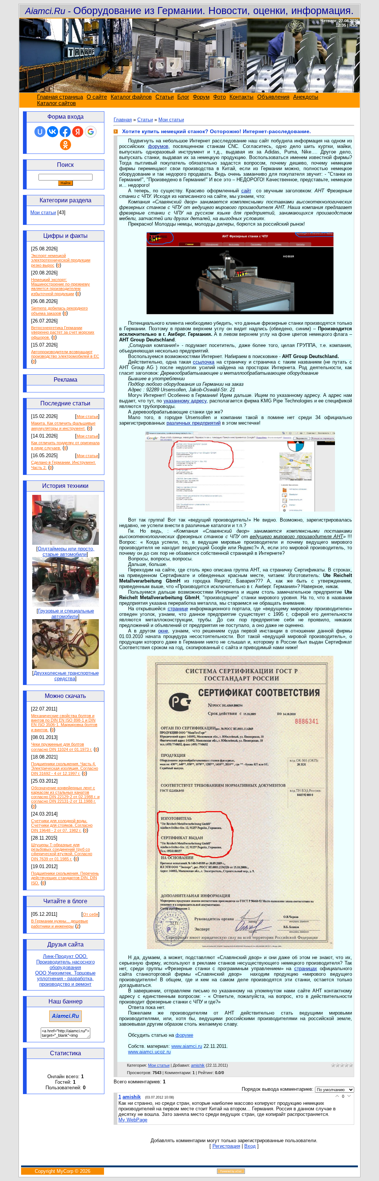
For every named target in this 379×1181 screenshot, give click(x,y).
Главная (123, 119)
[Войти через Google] (91, 132)
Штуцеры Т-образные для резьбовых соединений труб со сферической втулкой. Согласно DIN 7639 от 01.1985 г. (61, 852)
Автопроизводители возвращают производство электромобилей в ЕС (65, 354)
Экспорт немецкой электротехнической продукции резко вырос (60, 260)
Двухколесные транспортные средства (66, 675)
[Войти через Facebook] (65, 131)
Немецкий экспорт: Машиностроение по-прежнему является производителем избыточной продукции (60, 286)
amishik (198, 1065)
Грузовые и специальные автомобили (66, 613)
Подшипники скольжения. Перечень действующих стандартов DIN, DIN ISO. (65, 878)
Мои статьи (43, 212)
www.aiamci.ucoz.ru (149, 1052)
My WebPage (132, 1120)
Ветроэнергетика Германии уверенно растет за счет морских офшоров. (62, 332)
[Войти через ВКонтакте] (52, 131)
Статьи (145, 119)
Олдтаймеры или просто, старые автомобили (66, 551)
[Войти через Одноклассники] (65, 144)
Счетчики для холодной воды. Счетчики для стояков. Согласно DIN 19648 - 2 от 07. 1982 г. (62, 826)
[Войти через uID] (40, 131)
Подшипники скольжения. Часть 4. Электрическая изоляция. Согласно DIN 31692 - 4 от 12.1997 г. (64, 769)
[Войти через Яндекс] (77, 131)
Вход (250, 1146)
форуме (184, 1035)
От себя (90, 914)
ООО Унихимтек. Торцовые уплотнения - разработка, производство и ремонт (65, 978)
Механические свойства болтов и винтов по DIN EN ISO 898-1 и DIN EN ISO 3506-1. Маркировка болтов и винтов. (64, 722)
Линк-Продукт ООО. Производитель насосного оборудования (65, 962)
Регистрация (226, 1146)
